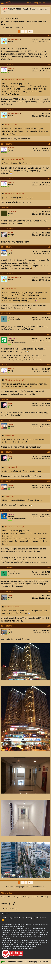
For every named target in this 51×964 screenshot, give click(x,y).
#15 (48, 452)
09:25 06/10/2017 (7, 334)
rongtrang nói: (10, 467)
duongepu (7, 558)
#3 (49, 109)
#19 (48, 591)
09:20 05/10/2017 (7, 35)
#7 (49, 229)
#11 (48, 334)
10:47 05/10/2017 (7, 64)
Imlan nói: (8, 436)
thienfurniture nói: (11, 607)
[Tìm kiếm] (48, 3)
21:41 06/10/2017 (7, 452)
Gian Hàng (23, 560)
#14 (48, 420)
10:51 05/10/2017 (7, 109)
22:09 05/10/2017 (7, 247)
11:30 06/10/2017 (7, 399)
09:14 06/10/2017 (7, 313)
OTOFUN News (40, 918)
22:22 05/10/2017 (7, 273)
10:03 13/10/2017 (7, 591)
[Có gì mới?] (44, 3)
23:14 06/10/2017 (7, 510)
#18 (48, 568)
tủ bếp (32, 355)
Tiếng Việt (7, 914)
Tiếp (30, 31)
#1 (49, 35)
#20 (48, 626)
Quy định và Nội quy (16, 918)
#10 (48, 313)
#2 (49, 64)
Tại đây (11, 360)
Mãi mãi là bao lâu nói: (13, 80)
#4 (49, 144)
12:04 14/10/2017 (7, 626)
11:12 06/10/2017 (7, 365)
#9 (49, 273)
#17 (48, 510)
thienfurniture (8, 355)
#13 (48, 399)
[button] (2, 2)
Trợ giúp (29, 918)
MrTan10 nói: (9, 125)
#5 (49, 178)
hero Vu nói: (9, 289)
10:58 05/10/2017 (7, 144)
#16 (48, 481)
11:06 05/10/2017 (7, 207)
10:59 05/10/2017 (7, 178)
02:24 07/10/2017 (7, 568)
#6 (49, 207)
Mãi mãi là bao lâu (10, 27)
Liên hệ (4, 918)
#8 (49, 247)
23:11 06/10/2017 (7, 481)
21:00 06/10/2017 (7, 420)
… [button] (22, 31)
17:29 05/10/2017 (7, 229)
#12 (48, 365)
